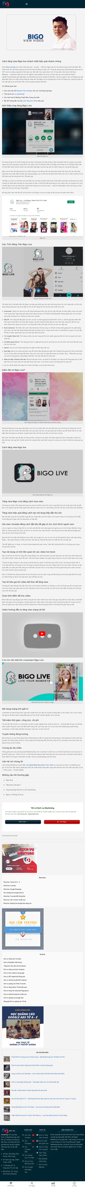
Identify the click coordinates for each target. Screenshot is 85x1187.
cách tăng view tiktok (30, 101)
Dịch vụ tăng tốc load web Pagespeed (16, 991)
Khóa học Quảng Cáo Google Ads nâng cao (18, 903)
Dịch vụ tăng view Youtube (12, 959)
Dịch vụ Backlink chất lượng (13, 962)
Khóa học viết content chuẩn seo (15, 900)
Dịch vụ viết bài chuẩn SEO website (15, 980)
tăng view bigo (11, 67)
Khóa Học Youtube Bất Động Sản (14, 896)
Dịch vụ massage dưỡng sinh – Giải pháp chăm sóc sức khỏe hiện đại (35, 1082)
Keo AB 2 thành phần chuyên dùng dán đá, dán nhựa (29, 1090)
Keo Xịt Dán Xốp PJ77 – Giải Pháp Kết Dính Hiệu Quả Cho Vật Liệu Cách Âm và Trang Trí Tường (44, 1099)
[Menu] (26, 4)
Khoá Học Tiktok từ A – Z (12, 882)
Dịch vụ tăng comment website (14, 969)
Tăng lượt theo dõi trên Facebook (15, 966)
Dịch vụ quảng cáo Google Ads (13, 998)
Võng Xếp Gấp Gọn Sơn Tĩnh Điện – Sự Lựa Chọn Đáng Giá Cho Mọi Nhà (36, 1107)
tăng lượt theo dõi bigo (24, 91)
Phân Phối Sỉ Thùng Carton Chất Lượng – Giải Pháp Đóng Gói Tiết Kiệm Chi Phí (38, 1057)
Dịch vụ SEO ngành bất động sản (14, 976)
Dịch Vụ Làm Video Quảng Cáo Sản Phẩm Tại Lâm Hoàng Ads (32, 1065)
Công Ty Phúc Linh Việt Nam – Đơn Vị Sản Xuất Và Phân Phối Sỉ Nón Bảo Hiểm (38, 1074)
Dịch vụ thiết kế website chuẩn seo (15, 994)
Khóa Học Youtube (10, 885)
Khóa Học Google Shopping (12, 889)
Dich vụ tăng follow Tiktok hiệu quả (15, 987)
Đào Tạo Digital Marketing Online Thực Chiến (38, 765)
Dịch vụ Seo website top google (14, 973)
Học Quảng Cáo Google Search (14, 893)
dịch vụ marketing (18, 94)
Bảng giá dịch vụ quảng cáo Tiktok (15, 1001)
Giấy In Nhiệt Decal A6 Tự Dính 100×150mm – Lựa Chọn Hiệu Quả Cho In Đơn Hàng (39, 1115)
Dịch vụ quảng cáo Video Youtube (15, 983)
